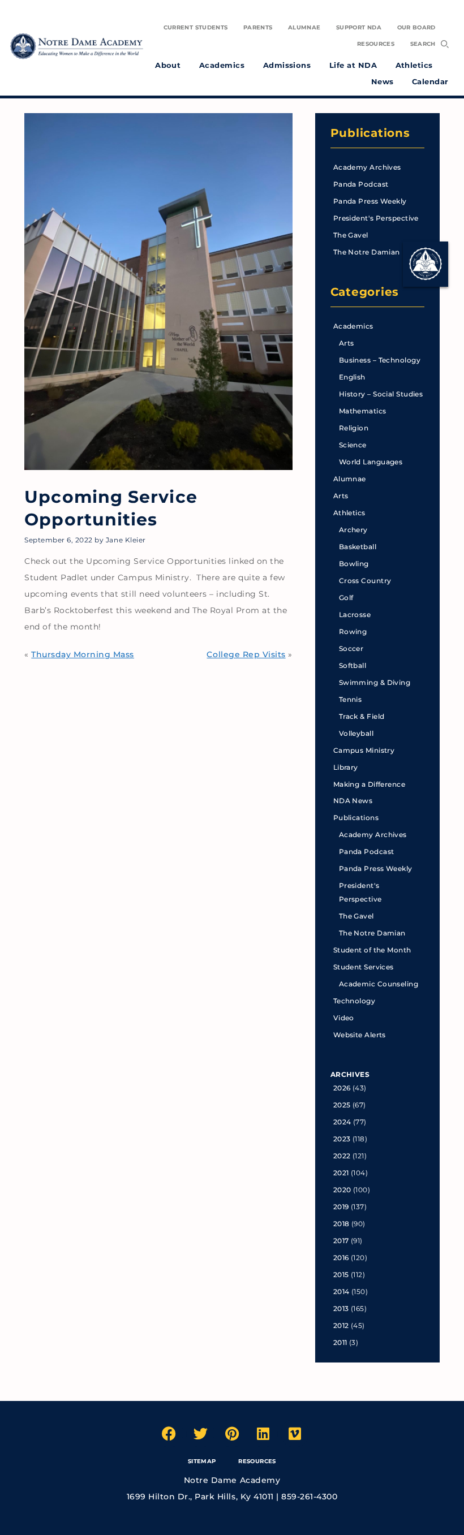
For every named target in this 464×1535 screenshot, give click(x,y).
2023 (342, 1139)
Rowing (353, 631)
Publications (370, 133)
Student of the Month (372, 950)
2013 (341, 1308)
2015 (341, 1274)
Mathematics (362, 411)
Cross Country (365, 580)
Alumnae (349, 479)
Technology (354, 1001)
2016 (341, 1257)
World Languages (371, 462)
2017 (341, 1240)
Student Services (363, 967)
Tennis (350, 699)
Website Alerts (359, 1034)
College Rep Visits (246, 654)
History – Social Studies (381, 394)
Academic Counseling (378, 984)
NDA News (353, 800)
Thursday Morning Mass (82, 654)
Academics (353, 326)
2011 (340, 1342)
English (352, 377)
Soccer (351, 648)
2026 (342, 1088)
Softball (353, 665)
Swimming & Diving (375, 682)
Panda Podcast (361, 184)
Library (345, 767)
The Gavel (350, 235)
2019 (341, 1206)
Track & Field (362, 716)
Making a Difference (369, 784)
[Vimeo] (295, 1433)
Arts (346, 343)
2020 (342, 1189)
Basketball (357, 546)
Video (343, 1018)
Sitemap (202, 1461)
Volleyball (356, 733)
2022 (342, 1156)
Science (353, 445)
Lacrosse (355, 614)
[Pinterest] (232, 1433)
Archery (353, 529)
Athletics (349, 512)
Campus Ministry (364, 750)
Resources (257, 1461)
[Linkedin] (264, 1433)
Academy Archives (367, 167)
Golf (346, 597)
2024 (342, 1122)
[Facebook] (169, 1433)
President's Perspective (376, 218)
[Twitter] (200, 1433)
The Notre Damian (366, 252)
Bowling (354, 563)
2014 (341, 1291)
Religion (354, 428)
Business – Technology (379, 360)
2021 (341, 1173)
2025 (342, 1105)
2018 (341, 1223)
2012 (341, 1325)
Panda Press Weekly (370, 201)
